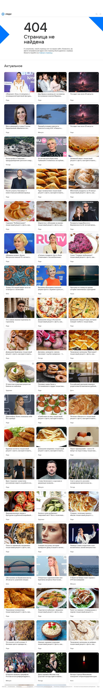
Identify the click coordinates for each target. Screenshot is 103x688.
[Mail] (3, 14)
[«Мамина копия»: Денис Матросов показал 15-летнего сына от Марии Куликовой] (19, 248)
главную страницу (45, 53)
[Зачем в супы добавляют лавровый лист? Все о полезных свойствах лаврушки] (51, 506)
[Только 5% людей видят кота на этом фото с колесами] (19, 281)
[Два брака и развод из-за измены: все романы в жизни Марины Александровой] (51, 87)
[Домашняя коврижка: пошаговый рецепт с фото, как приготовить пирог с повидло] (51, 442)
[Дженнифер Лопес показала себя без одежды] (19, 410)
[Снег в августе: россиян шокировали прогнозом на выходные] (84, 474)
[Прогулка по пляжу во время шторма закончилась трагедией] (84, 281)
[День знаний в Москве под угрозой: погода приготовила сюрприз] (51, 668)
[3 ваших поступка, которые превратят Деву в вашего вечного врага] (51, 539)
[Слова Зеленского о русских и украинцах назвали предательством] (51, 474)
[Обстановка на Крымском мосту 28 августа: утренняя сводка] (19, 571)
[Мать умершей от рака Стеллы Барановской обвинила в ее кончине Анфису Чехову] (19, 119)
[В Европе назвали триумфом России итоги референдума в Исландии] (19, 668)
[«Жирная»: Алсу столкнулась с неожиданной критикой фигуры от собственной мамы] (19, 87)
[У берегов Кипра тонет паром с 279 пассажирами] (84, 571)
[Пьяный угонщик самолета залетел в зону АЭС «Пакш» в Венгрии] (51, 119)
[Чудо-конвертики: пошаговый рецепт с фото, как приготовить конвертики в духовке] (51, 184)
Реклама (19, 686)
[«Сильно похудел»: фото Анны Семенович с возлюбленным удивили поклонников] (51, 248)
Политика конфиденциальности (63, 686)
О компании (11, 686)
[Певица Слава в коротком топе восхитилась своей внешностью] (84, 539)
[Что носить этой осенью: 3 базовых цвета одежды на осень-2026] (19, 635)
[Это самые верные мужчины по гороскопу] (19, 313)
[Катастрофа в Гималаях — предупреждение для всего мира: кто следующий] (19, 152)
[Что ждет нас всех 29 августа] (84, 119)
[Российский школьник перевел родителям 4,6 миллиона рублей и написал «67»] (84, 377)
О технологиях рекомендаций (43, 686)
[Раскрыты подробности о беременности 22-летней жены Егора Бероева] (84, 216)
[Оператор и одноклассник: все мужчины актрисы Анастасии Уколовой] (51, 571)
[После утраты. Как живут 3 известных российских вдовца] (19, 184)
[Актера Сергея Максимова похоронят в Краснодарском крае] (84, 668)
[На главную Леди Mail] (7, 14)
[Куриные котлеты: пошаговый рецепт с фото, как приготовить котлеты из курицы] (19, 442)
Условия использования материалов (84, 686)
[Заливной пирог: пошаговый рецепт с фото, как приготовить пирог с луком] (84, 152)
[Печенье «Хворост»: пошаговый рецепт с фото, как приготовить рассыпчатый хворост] (84, 410)
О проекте (30, 686)
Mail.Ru (4, 686)
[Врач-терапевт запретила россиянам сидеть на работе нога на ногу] (19, 474)
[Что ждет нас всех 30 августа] (84, 87)
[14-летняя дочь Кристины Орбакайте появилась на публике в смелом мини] (51, 152)
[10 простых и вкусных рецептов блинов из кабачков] (19, 377)
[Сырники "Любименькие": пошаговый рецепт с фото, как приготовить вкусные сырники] (19, 216)
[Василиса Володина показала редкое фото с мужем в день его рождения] (51, 281)
